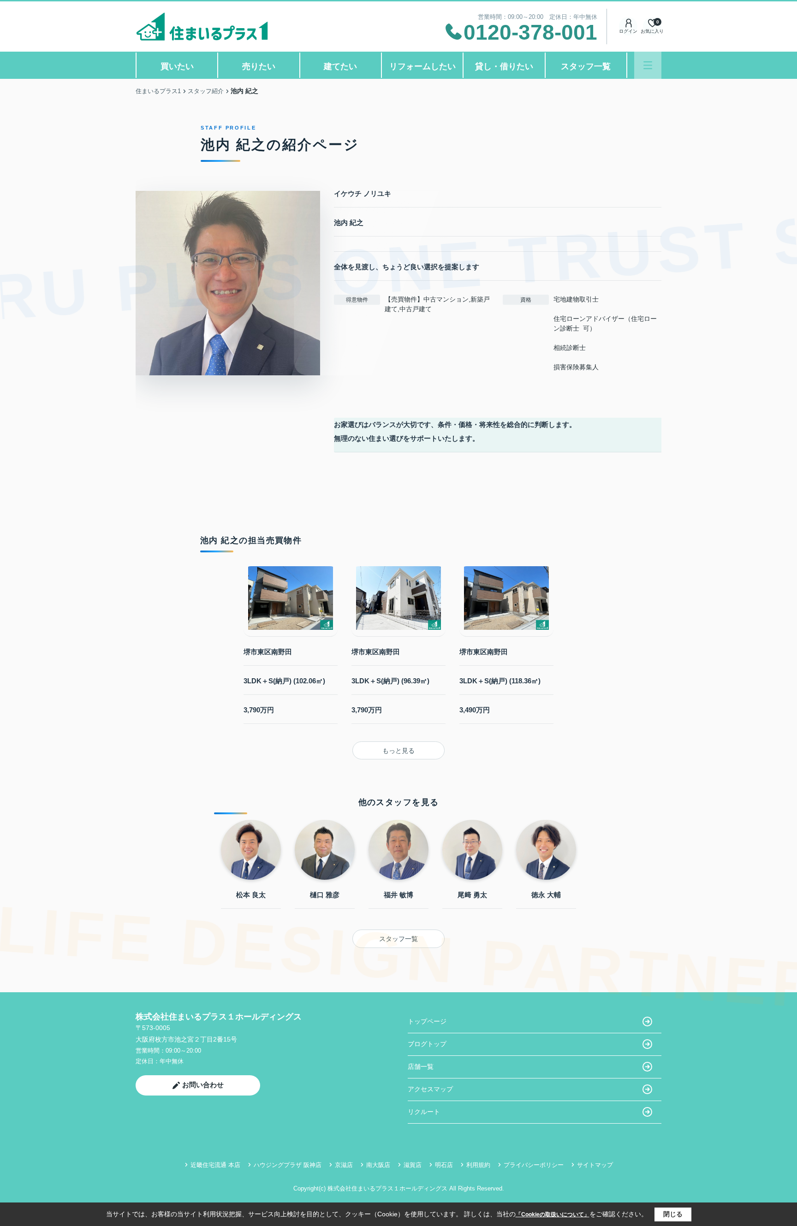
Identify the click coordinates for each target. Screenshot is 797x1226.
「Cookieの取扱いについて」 (552, 1214)
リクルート (424, 1111)
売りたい (258, 66)
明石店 (444, 1164)
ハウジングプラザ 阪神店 (287, 1164)
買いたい (177, 66)
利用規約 (478, 1164)
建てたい (340, 66)
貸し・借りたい (504, 66)
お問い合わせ (203, 1085)
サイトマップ (595, 1164)
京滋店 (344, 1164)
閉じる (673, 1214)
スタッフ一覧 (586, 66)
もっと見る (398, 750)
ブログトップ (427, 1044)
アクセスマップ (430, 1089)
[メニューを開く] (648, 65)
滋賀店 (413, 1164)
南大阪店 (378, 1164)
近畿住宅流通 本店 (215, 1164)
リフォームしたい (422, 66)
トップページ (427, 1021)
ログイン (628, 31)
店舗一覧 (421, 1066)
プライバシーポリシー (534, 1164)
